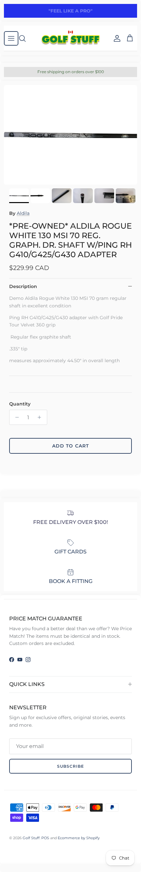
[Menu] (11, 38)
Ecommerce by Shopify (79, 838)
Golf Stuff (31, 838)
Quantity (19, 404)
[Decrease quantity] (15, 417)
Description (23, 286)
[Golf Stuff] (70, 38)
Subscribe (70, 766)
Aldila (23, 213)
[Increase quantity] (41, 417)
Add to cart (70, 446)
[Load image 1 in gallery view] (70, 135)
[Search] (25, 38)
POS (45, 838)
